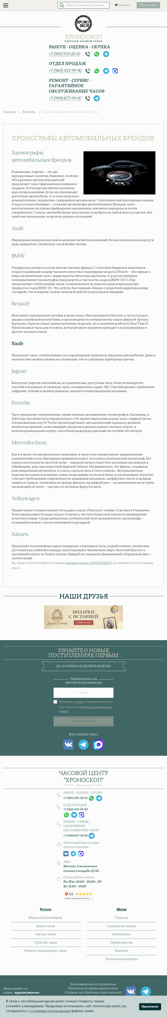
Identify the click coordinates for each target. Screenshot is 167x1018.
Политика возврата (121, 959)
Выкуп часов (45, 926)
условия (79, 702)
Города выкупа (121, 942)
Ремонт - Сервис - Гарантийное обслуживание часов (76, 86)
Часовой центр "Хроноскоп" (83, 778)
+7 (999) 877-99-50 (65, 98)
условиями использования (50, 1011)
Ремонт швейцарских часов (45, 950)
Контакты (121, 934)
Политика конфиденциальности (93, 988)
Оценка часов (45, 934)
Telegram (106, 54)
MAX (115, 71)
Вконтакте (68, 744)
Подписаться (84, 721)
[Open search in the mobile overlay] (83, 5)
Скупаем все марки (121, 926)
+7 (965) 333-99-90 (65, 71)
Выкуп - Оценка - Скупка (79, 47)
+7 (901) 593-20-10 (64, 54)
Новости (28, 112)
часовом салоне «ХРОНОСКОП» (88, 563)
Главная (9, 112)
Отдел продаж (67, 64)
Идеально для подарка (45, 917)
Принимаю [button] (150, 1006)
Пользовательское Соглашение (93, 984)
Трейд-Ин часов (45, 942)
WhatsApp (97, 54)
